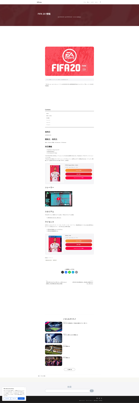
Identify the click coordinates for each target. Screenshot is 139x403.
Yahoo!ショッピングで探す (79, 177)
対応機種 (47, 118)
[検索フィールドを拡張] (100, 2)
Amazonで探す (78, 170)
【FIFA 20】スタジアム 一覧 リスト (54, 217)
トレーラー (48, 120)
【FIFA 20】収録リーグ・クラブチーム (54, 229)
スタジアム (48, 122)
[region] (14, 394)
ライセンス (48, 124)
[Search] (92, 391)
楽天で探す (79, 174)
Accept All (21, 398)
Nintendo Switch (50, 151)
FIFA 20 (55, 260)
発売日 (47, 113)
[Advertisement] (69, 35)
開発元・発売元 (49, 115)
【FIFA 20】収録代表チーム (52, 231)
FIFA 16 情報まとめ (66, 357)
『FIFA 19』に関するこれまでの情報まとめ (70, 334)
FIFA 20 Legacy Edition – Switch (71, 165)
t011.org (39, 2)
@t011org (79, 16)
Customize (7, 398)
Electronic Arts (48, 260)
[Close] (25, 387)
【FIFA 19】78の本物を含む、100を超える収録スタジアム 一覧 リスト (75, 323)
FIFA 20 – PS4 (68, 235)
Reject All (14, 398)
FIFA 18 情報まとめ (66, 346)
